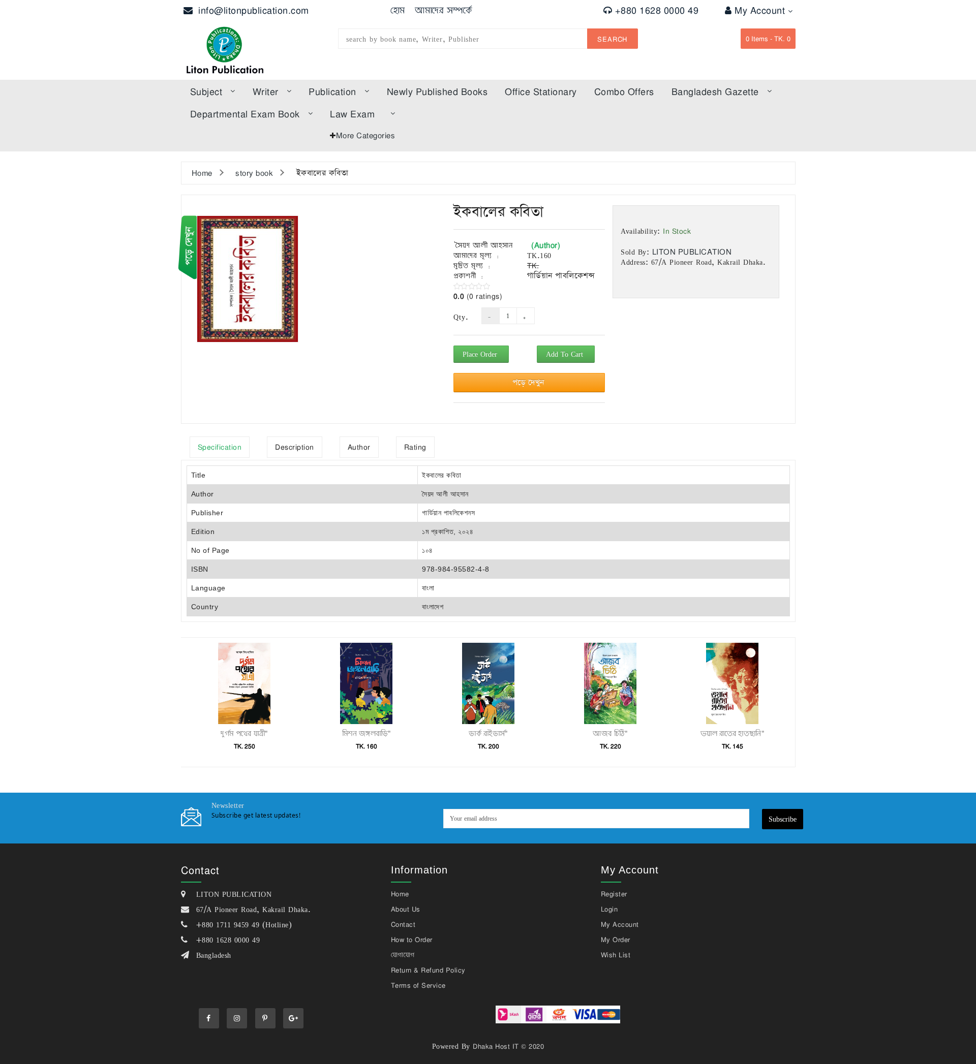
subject (206, 91)
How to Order (412, 939)
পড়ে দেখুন (529, 382)
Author (359, 447)
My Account (761, 10)
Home (202, 172)
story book (254, 172)
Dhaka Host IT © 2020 (508, 1046)
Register (614, 893)
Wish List (616, 954)
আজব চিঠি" (610, 733)
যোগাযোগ (403, 954)
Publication (332, 91)
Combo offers (624, 91)
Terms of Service (418, 985)
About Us (405, 909)
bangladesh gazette (715, 91)
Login (609, 909)
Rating (415, 447)
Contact (403, 924)
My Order (615, 939)
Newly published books (437, 91)
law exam (352, 113)
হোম (397, 10)
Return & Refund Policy (428, 970)
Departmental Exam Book (245, 113)
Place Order (481, 354)
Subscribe (783, 818)
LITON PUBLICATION (692, 251)
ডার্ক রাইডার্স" (488, 733)
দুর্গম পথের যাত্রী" (244, 733)
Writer (266, 91)
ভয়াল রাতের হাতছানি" (732, 733)
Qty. (459, 317)
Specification (220, 447)
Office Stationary (541, 91)
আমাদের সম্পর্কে (443, 10)
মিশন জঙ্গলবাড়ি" (366, 733)
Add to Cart (565, 354)
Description (294, 447)
